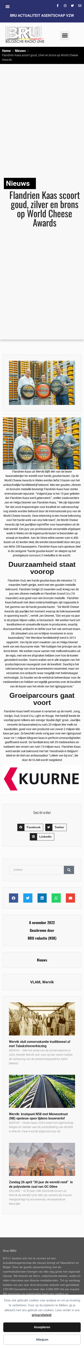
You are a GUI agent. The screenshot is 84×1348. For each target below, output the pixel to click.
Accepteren (42, 1327)
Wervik (48, 982)
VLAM (35, 982)
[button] (7, 6)
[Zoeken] (69, 870)
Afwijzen (42, 1339)
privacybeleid (41, 1315)
